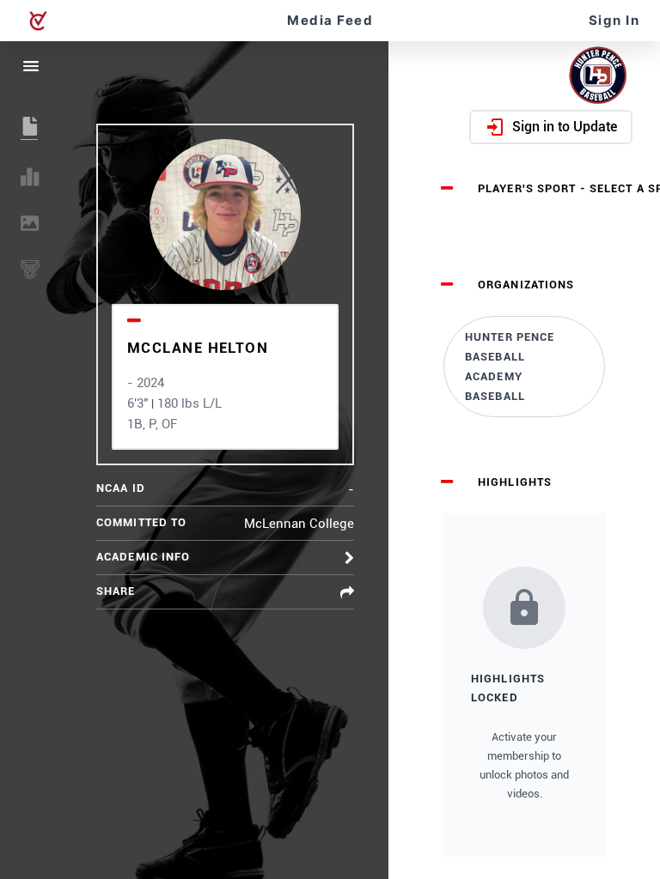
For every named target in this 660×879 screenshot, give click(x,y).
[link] (524, 366)
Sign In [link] (614, 20)
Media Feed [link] (330, 20)
